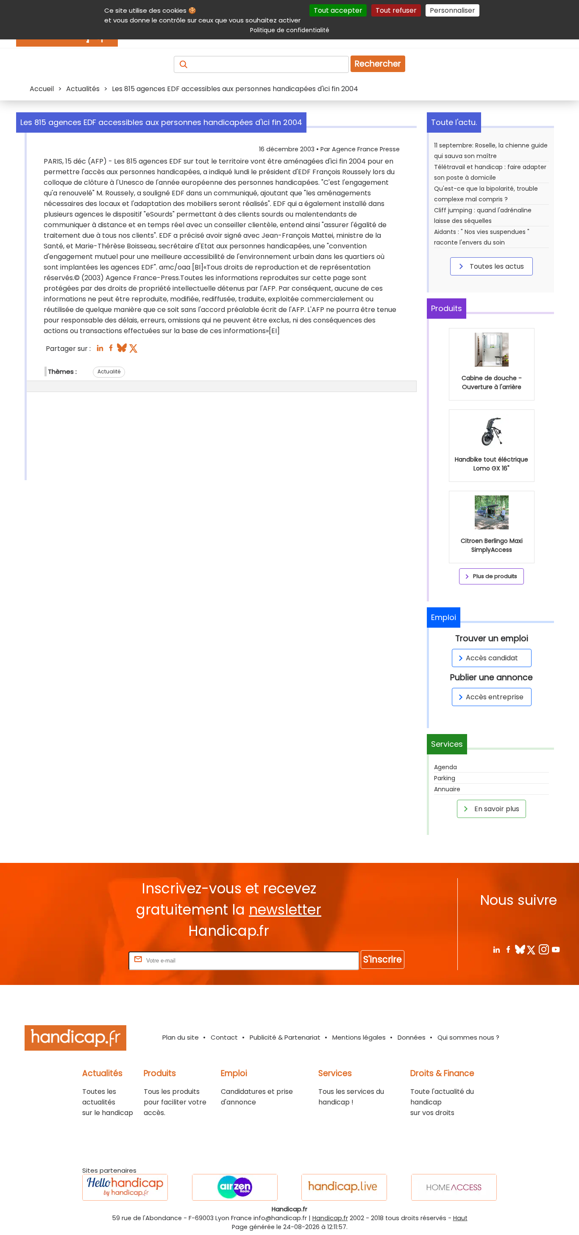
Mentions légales (359, 1037)
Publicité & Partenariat (285, 1037)
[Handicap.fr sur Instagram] (543, 949)
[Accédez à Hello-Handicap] (125, 1187)
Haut (460, 1218)
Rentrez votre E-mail (92, 960)
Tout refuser (396, 10)
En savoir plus (496, 809)
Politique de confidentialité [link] (289, 30)
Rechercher (378, 64)
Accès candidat (492, 658)
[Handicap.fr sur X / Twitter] (532, 949)
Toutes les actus (496, 266)
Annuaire (447, 789)
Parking (444, 778)
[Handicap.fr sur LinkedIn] (496, 949)
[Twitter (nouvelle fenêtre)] (134, 350)
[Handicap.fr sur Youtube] (555, 949)
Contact (224, 1037)
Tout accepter (338, 10)
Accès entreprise (494, 697)
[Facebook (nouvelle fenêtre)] (111, 350)
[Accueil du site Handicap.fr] (75, 1039)
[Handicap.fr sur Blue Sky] (520, 949)
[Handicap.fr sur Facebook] (508, 949)
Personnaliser (452, 10)
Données (412, 1037)
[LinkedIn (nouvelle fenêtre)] (100, 350)
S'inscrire (382, 959)
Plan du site (180, 1037)
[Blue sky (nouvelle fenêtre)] (122, 350)
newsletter (285, 910)
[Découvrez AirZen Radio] (235, 1187)
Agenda (445, 767)
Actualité (108, 371)
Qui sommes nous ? (468, 1037)
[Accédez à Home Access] (454, 1187)
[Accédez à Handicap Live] (344, 1187)
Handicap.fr (330, 1218)
